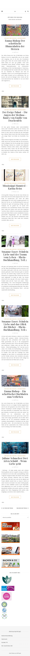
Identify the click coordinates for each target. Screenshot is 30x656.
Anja (3, 91)
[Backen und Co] (15, 563)
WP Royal (19, 653)
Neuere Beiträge (22, 508)
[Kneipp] (15, 580)
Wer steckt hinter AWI (7, 645)
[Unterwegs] (15, 538)
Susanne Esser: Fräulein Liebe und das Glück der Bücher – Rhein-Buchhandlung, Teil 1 (15, 325)
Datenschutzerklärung (6, 635)
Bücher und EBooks (11, 38)
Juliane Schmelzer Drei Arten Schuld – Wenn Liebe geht (15, 461)
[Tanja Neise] (15, 596)
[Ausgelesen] (15, 526)
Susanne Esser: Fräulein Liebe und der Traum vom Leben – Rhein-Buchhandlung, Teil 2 (15, 256)
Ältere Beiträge (8, 508)
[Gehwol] (15, 588)
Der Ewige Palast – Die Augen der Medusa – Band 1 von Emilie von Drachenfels (15, 116)
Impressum (4, 639)
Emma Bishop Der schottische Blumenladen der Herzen (15, 45)
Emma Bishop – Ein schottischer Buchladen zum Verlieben (15, 394)
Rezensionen (22, 38)
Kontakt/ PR (4, 642)
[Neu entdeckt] (15, 551)
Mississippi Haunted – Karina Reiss (15, 187)
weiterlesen (15, 86)
